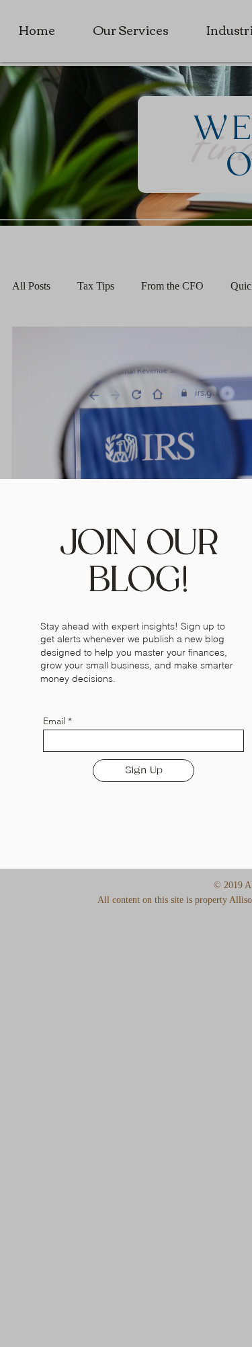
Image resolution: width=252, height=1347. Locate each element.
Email (54, 721)
